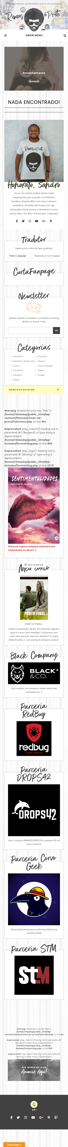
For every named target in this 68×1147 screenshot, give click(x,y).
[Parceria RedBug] (34, 755)
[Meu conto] (34, 597)
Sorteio (41, 375)
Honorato (42, 356)
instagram (35, 564)
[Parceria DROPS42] (34, 810)
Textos (16, 379)
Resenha (17, 375)
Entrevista (18, 356)
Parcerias (18, 370)
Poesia (41, 370)
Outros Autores (45, 365)
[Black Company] (34, 673)
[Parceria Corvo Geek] (34, 899)
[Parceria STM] (34, 994)
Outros (16, 365)
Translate (56, 256)
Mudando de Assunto (24, 361)
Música (41, 361)
